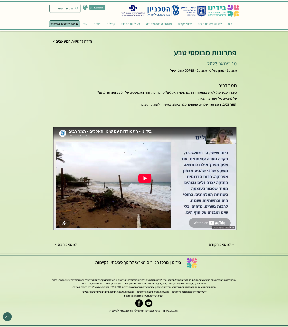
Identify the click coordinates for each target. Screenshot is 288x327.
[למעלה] (7, 316)
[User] (85, 7)
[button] (97, 7)
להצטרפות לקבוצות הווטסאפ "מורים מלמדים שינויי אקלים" (108, 291)
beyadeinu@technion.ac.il (137, 295)
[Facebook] (139, 303)
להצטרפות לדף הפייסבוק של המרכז (153, 291)
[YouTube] (148, 303)
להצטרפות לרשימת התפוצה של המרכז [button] (189, 291)
